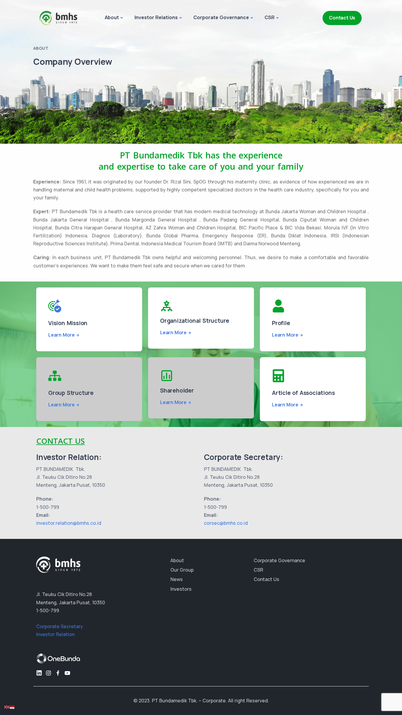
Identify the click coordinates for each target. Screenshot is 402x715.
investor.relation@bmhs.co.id (68, 523)
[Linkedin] (39, 673)
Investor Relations (156, 17)
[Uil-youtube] (67, 673)
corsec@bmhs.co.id (226, 523)
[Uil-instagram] (49, 673)
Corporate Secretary (59, 626)
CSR (270, 17)
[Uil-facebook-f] (58, 673)
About (112, 17)
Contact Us (342, 17)
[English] (7, 706)
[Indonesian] (12, 706)
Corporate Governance (221, 17)
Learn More (61, 335)
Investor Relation (55, 634)
